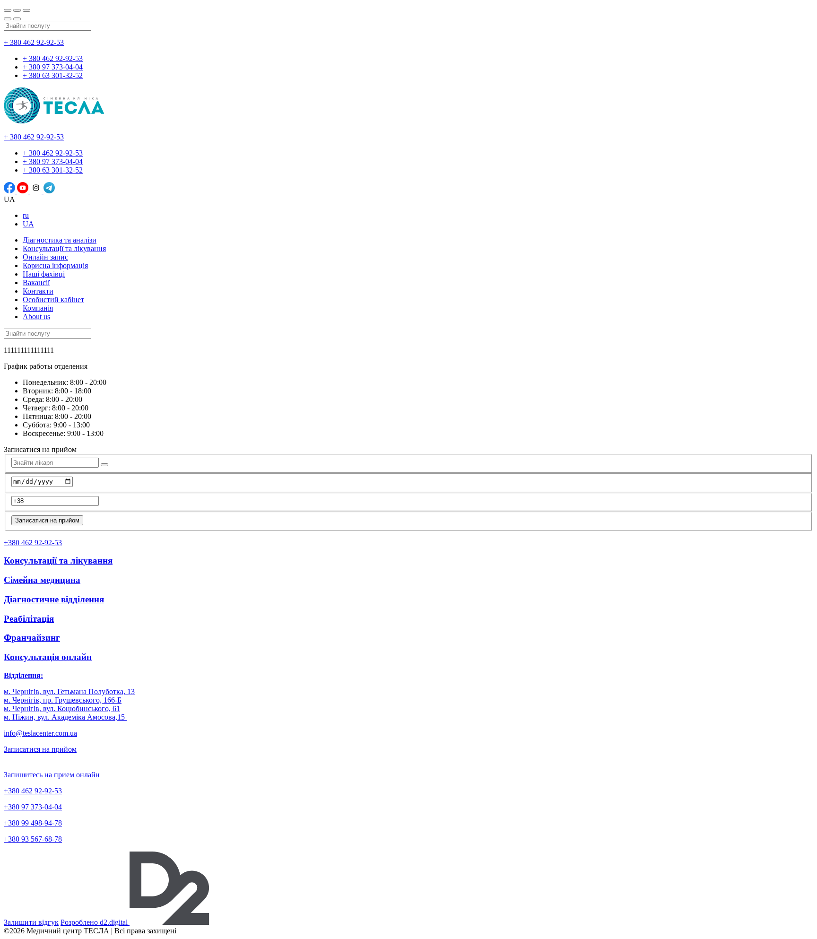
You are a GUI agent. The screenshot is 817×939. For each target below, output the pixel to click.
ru (26, 215)
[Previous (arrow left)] (7, 18)
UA (28, 224)
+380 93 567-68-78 (33, 839)
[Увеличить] (26, 10)
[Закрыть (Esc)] (7, 10)
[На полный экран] (17, 10)
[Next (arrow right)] (17, 18)
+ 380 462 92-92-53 (34, 42)
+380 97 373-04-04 (33, 807)
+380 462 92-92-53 (33, 791)
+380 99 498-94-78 (33, 823)
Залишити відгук (31, 922)
